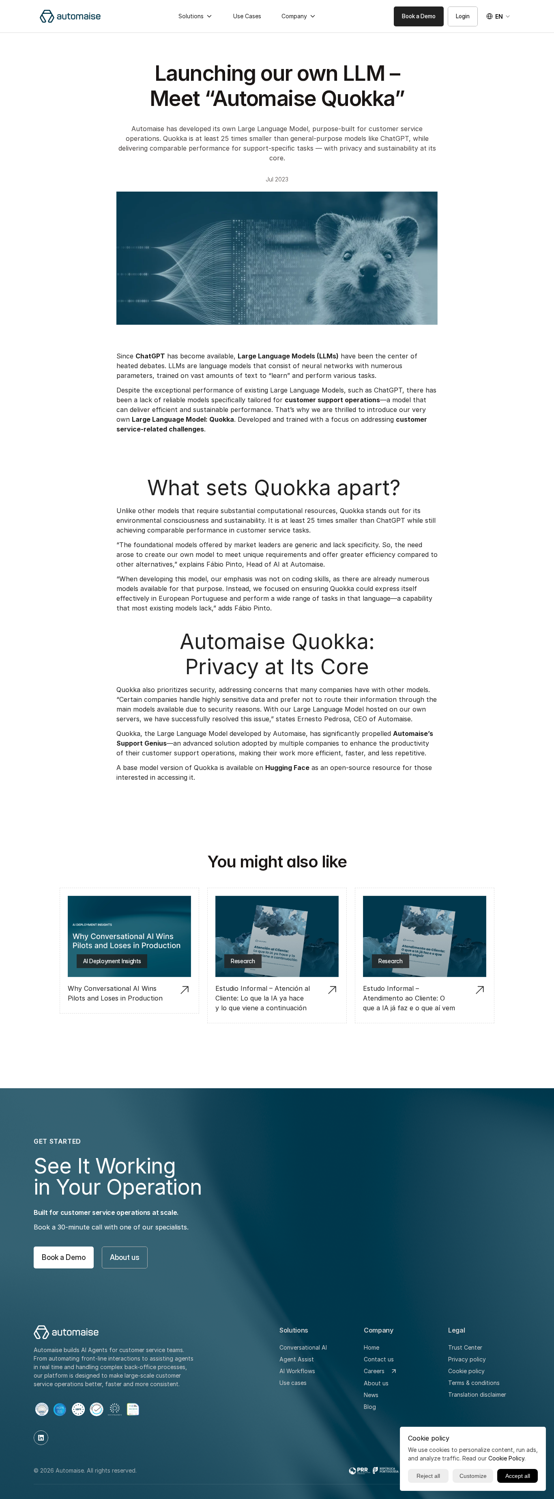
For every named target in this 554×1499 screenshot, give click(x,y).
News (371, 1394)
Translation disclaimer (477, 1394)
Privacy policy (467, 1359)
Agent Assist (296, 1359)
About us (376, 1383)
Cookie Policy (506, 1458)
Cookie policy (466, 1370)
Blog (370, 1406)
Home (371, 1347)
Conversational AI (303, 1347)
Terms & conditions (474, 1382)
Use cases (293, 1382)
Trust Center (465, 1347)
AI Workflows (297, 1370)
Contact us (379, 1359)
